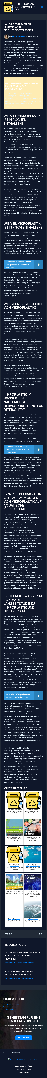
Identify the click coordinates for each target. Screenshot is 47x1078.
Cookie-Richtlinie (9, 1009)
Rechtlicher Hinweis (10, 1007)
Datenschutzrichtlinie (11, 1004)
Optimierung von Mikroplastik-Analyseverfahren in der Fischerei (23, 955)
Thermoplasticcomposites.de (26, 7)
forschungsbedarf (27, 963)
